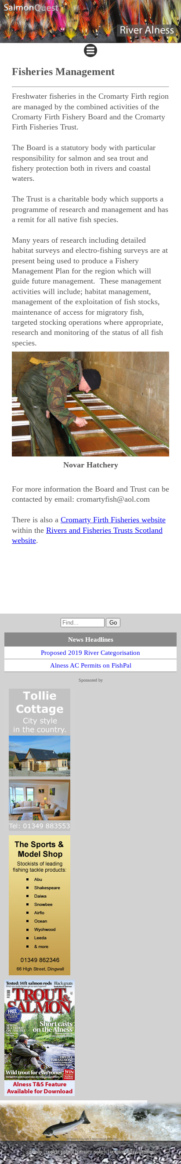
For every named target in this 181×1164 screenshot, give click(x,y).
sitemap (34, 1151)
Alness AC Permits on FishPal (90, 665)
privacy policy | (92, 1151)
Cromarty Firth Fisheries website (113, 519)
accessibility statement (132, 1151)
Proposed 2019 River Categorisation (90, 652)
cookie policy (59, 1151)
